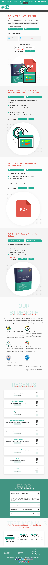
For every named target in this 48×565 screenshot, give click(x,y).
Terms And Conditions (8, 554)
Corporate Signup (35, 551)
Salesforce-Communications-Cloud (17, 420)
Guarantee (20, 549)
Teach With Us (6, 553)
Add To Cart (23, 119)
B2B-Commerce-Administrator (17, 439)
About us (5, 551)
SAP (5, 10)
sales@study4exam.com (38, 553)
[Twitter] (22, 562)
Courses (19, 551)
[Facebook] (20, 562)
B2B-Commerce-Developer (17, 449)
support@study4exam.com (38, 554)
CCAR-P (17, 468)
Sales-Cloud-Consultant (17, 392)
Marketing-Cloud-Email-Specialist (17, 411)
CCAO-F (17, 458)
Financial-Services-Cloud (17, 430)
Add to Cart (30, 50)
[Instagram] (24, 562)
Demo (31, 119)
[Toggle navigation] (45, 7)
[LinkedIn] (26, 562)
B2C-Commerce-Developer (17, 401)
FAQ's (19, 554)
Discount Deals (7, 552)
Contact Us (34, 549)
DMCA (19, 553)
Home (2, 10)
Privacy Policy (20, 552)
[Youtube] (28, 562)
